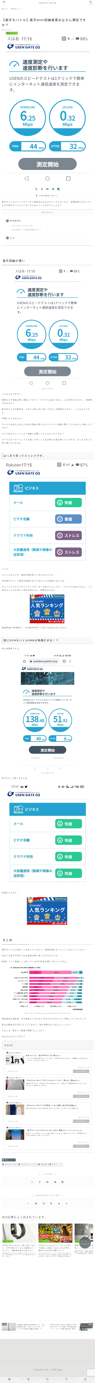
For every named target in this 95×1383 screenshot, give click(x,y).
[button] (58, 189)
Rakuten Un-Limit (29, 1164)
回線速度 (44, 1164)
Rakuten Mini (11, 1164)
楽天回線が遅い (16, 221)
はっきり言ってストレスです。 (23, 226)
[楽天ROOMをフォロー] (51, 1203)
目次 (43, 212)
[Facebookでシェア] (42, 189)
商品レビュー (10, 1160)
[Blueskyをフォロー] (36, 1203)
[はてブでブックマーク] (47, 189)
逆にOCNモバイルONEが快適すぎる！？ (26, 230)
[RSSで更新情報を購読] (66, 1203)
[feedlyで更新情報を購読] (59, 1203)
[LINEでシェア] (53, 189)
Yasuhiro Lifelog (47, 3)
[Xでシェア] (36, 189)
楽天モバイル (57, 1164)
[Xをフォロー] (28, 1203)
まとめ (12, 238)
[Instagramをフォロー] (43, 1203)
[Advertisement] (47, 1289)
